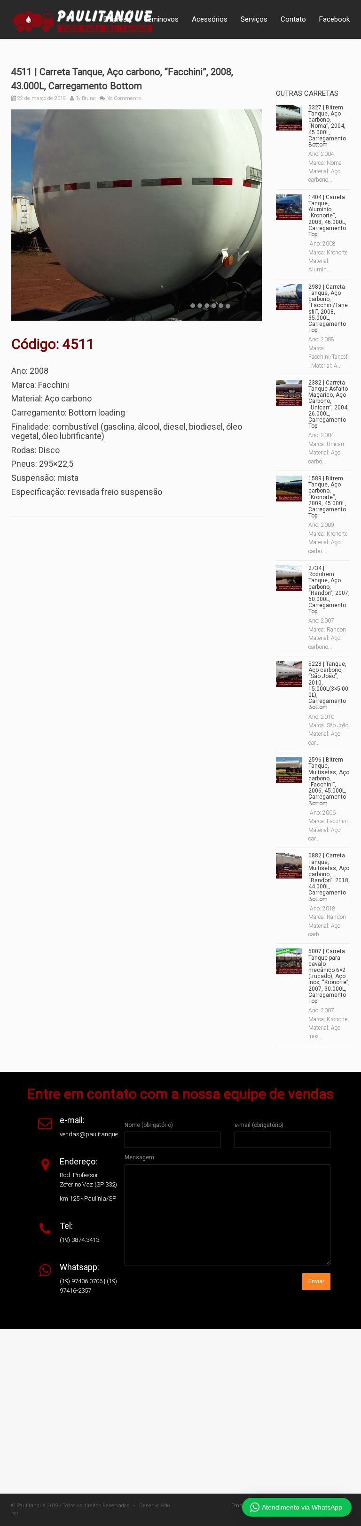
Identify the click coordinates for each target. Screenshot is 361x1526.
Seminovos (161, 19)
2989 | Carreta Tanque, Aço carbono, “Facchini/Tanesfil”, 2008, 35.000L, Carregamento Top (328, 308)
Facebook (334, 19)
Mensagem (139, 1157)
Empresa (117, 19)
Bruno (88, 98)
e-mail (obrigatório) (259, 1125)
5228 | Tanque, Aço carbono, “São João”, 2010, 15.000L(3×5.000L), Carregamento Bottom (328, 685)
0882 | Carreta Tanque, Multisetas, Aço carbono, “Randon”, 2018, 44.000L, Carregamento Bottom (329, 877)
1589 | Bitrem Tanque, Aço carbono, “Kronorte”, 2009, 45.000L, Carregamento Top (327, 497)
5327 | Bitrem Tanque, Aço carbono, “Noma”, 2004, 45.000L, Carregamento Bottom (327, 126)
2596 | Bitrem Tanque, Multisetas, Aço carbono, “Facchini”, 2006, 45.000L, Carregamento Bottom (328, 781)
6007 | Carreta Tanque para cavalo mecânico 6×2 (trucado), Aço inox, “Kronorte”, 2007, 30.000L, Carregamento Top (329, 976)
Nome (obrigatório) (149, 1125)
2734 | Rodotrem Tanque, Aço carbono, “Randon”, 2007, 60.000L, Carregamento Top (329, 590)
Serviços (254, 19)
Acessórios (210, 19)
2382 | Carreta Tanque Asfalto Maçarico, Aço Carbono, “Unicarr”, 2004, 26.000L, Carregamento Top (328, 404)
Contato (293, 19)
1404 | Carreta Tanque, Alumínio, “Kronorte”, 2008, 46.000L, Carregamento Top (327, 216)
